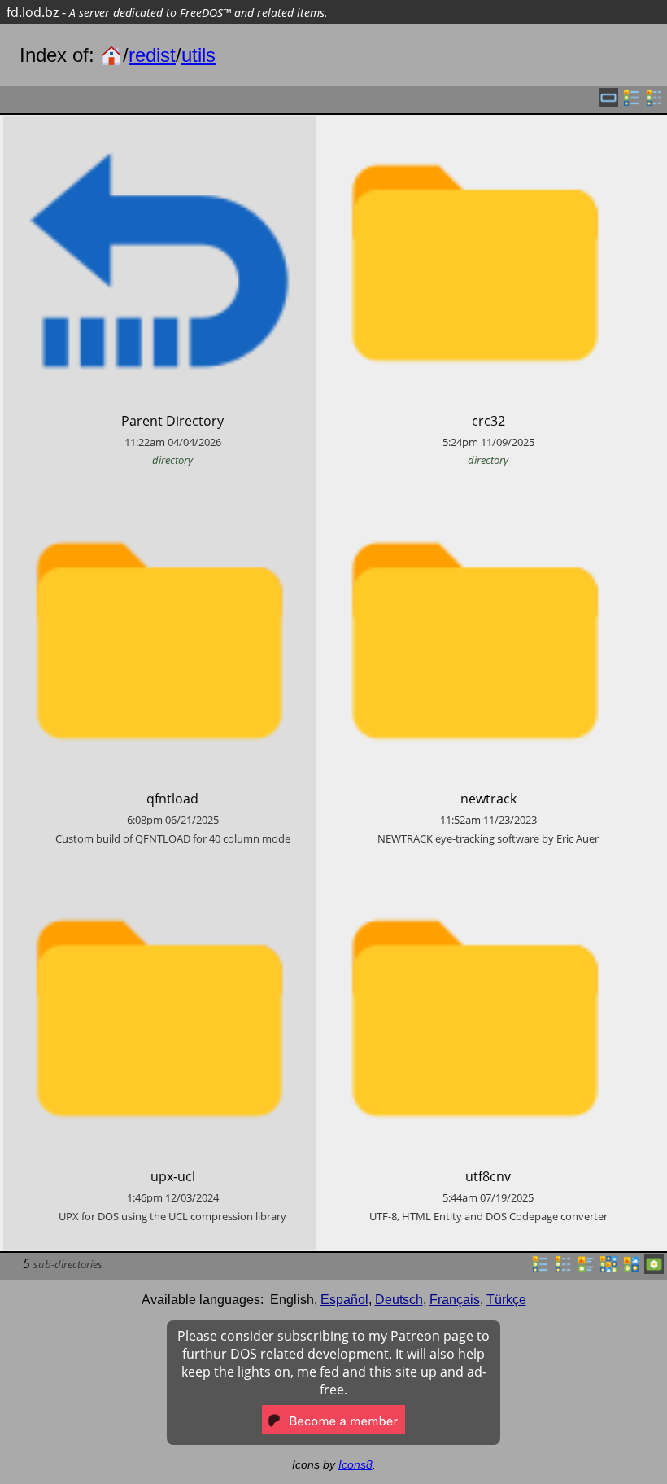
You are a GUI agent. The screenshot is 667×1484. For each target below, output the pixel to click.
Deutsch (399, 1300)
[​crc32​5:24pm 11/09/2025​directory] (475, 125)
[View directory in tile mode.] (585, 1269)
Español (344, 1300)
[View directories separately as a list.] (631, 103)
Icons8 (355, 1464)
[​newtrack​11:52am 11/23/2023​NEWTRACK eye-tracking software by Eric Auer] (475, 503)
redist (152, 55)
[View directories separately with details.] (654, 103)
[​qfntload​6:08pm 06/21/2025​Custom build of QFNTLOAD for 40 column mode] (159, 503)
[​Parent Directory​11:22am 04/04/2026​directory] (159, 125)
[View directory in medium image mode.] (631, 1269)
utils (198, 55)
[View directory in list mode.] (540, 1269)
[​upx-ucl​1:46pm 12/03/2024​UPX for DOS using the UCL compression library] (159, 881)
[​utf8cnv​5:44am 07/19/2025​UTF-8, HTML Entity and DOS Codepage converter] (475, 881)
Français (454, 1300)
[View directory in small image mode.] (608, 1269)
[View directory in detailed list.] (563, 1269)
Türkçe (506, 1300)
